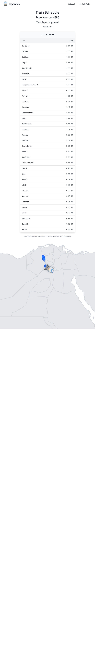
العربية (72, 4)
